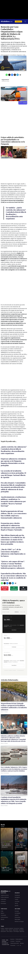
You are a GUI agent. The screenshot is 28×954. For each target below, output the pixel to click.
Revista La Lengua (19, 921)
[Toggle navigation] (25, 21)
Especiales (15, 930)
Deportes (22, 931)
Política (2, 928)
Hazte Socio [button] (18, 21)
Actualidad (13, 55)
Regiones (19, 55)
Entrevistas (17, 917)
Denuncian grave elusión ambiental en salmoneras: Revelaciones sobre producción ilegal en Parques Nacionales (12, 526)
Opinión (17, 915)
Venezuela (3, 915)
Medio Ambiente (5, 55)
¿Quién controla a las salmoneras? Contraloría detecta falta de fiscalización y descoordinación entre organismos (14, 450)
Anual (22, 611)
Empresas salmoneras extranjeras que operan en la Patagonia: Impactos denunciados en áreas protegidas (13, 462)
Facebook (17, 895)
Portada (17, 911)
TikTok (16, 903)
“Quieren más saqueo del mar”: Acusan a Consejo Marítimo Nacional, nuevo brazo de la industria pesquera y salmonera (13, 564)
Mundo (2, 919)
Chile (24, 55)
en (20, 945)
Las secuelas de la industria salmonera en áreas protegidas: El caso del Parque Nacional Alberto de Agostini (13, 474)
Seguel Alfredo (5, 79)
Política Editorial (5, 897)
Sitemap (22, 943)
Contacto (3, 901)
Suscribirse (14, 629)
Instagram (17, 897)
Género (10, 930)
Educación (3, 931)
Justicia (3, 930)
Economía (16, 928)
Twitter (16, 899)
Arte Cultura (10, 931)
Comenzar (14, 647)
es (18, 945)
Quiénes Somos (5, 895)
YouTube (23, 589)
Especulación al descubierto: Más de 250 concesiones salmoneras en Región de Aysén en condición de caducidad (14, 576)
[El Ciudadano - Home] (6, 21)
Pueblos (21, 928)
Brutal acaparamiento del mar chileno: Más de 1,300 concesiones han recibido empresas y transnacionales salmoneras (14, 514)
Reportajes (17, 919)
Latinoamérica (4, 917)
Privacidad (3, 903)
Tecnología (16, 931)
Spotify (16, 905)
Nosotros (12, 939)
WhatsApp (14, 589)
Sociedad (21, 930)
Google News (5, 588)
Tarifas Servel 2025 (14, 943)
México (2, 913)
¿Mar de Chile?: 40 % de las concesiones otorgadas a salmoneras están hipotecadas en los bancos (13, 552)
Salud (6, 930)
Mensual (17, 611)
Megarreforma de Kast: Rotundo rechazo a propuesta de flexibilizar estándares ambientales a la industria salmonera (14, 706)
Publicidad (3, 899)
